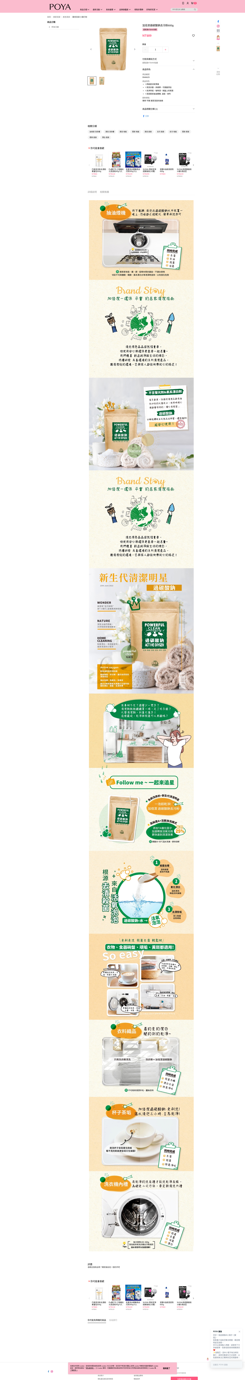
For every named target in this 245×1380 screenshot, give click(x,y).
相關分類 (92, 126)
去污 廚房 (160, 132)
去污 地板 (173, 132)
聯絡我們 (137, 1379)
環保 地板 (135, 132)
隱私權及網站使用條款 (105, 1379)
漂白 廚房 (105, 137)
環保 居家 (185, 132)
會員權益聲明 (138, 1376)
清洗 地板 (123, 132)
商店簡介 (101, 1376)
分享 (147, 116)
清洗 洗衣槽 (109, 132)
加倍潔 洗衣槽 (95, 132)
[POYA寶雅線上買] (61, 7)
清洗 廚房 (148, 132)
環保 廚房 (93, 137)
